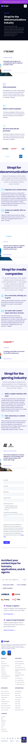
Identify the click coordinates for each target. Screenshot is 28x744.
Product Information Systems (19, 675)
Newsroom (3, 729)
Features (3, 667)
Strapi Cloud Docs (5, 693)
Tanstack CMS (18, 697)
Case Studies (4, 703)
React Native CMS (19, 709)
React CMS (17, 693)
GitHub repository (5, 701)
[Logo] (4, 6)
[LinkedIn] (20, 738)
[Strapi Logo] (5, 641)
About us (3, 716)
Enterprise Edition (5, 665)
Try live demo (4, 678)
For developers (18, 678)
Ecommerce (18, 665)
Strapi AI (3, 669)
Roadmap (3, 672)
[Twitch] (13, 738)
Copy (24, 579)
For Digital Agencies (19, 684)
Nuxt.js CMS (17, 701)
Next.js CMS (17, 695)
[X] (15, 738)
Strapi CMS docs (5, 691)
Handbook (3, 721)
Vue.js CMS (17, 699)
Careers (3, 723)
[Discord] (10, 738)
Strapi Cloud (4, 663)
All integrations (18, 691)
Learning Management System (20, 670)
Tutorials (3, 699)
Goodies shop (4, 731)
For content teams (19, 680)
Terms (17, 741)
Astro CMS (17, 703)
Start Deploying (8, 614)
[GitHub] (7, 738)
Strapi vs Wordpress (6, 705)
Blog (2, 718)
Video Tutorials (4, 709)
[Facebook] (18, 738)
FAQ (2, 727)
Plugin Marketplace (5, 676)
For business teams (19, 682)
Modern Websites (19, 661)
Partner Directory (5, 695)
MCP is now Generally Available (13, 2)
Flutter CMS (17, 705)
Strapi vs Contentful (5, 707)
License (11, 741)
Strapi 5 (3, 661)
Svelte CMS (17, 707)
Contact (3, 725)
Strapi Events (4, 697)
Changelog (3, 674)
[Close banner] (26, 2)
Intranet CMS (18, 673)
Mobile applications (19, 663)
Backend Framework (20, 667)
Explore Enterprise (9, 630)
